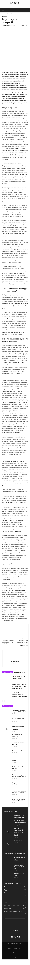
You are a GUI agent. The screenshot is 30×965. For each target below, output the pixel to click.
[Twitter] (7, 29)
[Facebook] (3, 29)
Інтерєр (15, 948)
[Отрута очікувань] (6, 785)
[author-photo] (15, 656)
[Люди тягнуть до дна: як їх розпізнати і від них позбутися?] (6, 686)
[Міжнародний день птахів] (8, 876)
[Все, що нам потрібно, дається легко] (6, 678)
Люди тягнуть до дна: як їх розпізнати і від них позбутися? (19, 686)
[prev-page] (3, 701)
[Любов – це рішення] (8, 843)
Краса (7, 946)
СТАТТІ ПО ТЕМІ (7, 672)
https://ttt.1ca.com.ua (15, 663)
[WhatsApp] (14, 29)
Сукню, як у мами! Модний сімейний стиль (19, 867)
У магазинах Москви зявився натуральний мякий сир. (18, 728)
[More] (18, 29)
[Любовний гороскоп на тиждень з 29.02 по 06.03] (6, 712)
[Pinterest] (11, 29)
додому (3, 14)
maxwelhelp (6, 25)
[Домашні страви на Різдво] (8, 859)
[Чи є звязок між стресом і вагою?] (6, 761)
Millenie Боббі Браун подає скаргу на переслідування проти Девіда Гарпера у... (19, 832)
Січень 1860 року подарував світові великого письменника (22, 643)
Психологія (9, 14)
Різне (20, 948)
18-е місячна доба (17, 750)
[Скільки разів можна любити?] (6, 720)
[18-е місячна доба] (6, 753)
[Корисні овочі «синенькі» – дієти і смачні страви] (6, 793)
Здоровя (13, 943)
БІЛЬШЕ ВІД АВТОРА (20, 672)
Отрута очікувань (17, 783)
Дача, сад (10, 948)
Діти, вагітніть (19, 943)
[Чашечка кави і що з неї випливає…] (6, 745)
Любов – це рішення (19, 840)
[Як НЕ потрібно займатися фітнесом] (6, 769)
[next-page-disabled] (6, 701)
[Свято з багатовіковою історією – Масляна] (6, 801)
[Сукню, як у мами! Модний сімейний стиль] (8, 867)
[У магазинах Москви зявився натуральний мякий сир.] (6, 728)
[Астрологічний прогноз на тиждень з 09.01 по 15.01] (6, 777)
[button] (3, 10)
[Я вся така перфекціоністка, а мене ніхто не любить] (6, 694)
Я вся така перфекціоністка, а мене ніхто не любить (19, 694)
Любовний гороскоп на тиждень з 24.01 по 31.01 (8, 642)
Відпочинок (13, 946)
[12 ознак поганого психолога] (6, 737)
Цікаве (7, 943)
